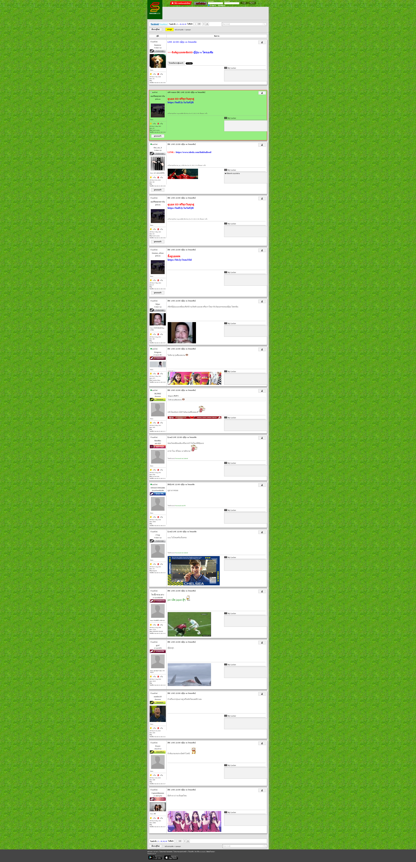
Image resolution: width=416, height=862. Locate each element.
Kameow (157, 45)
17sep (157, 535)
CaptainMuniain (158, 793)
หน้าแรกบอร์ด (179, 30)
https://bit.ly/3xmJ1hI (180, 259)
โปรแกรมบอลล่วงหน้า (180, 851)
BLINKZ (157, 394)
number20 (158, 697)
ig (174, 371)
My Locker (231, 68)
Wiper (157, 304)
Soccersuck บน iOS (180, 505)
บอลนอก (188, 30)
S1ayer (157, 746)
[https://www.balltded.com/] (183, 178)
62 (183, 24)
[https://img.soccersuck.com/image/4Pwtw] (194, 585)
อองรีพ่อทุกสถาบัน (158, 96)
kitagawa (157, 352)
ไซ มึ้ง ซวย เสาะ (157, 595)
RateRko (157, 441)
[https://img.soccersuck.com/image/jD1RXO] (189, 685)
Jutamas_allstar (158, 253)
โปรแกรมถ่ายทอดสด (165, 851)
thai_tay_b (158, 148)
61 (180, 24)
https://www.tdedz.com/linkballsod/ (194, 152)
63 (185, 24)
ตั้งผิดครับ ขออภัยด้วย (233, 173)
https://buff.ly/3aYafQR (181, 102)
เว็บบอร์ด (190, 851)
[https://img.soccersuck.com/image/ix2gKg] (182, 343)
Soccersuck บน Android (181, 458)
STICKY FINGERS (158, 488)
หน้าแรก (150, 851)
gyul (157, 645)
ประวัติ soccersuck (200, 851)
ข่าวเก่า (156, 851)
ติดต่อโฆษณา (211, 851)
